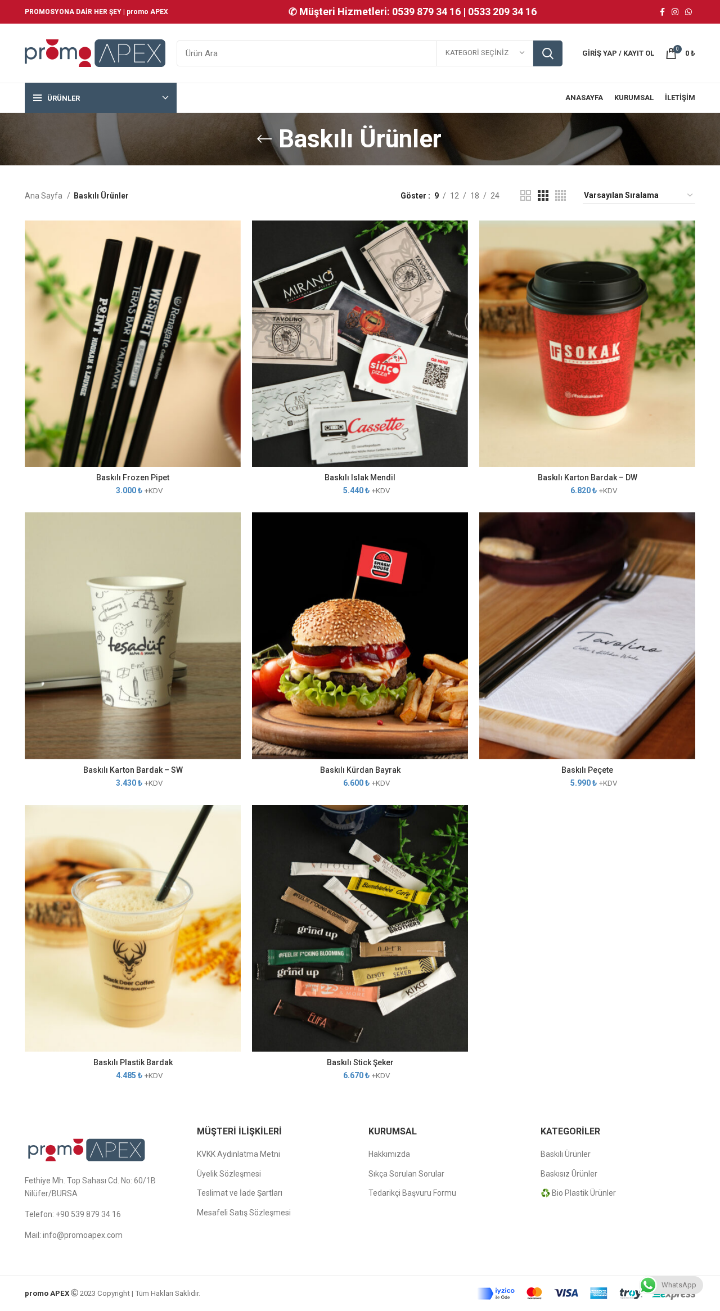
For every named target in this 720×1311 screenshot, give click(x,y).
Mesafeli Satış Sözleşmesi (244, 1212)
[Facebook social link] (662, 11)
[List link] (102, 1214)
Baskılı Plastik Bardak (133, 1062)
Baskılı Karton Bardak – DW (587, 477)
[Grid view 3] (543, 195)
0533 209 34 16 (502, 11)
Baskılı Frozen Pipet (132, 477)
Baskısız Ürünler (569, 1173)
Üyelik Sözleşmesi (229, 1173)
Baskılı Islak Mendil (360, 477)
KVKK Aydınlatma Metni (238, 1154)
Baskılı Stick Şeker (360, 1062)
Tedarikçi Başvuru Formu (412, 1192)
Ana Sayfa (44, 195)
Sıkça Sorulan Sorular (406, 1173)
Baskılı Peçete (587, 769)
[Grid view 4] (560, 195)
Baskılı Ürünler (566, 1154)
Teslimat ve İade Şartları (239, 1192)
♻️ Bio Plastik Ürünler (578, 1192)
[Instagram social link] (675, 11)
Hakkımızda (389, 1154)
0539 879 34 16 (426, 11)
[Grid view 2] (525, 195)
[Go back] (264, 139)
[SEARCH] (547, 53)
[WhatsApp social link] (688, 11)
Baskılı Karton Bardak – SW (133, 769)
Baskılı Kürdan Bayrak (360, 769)
